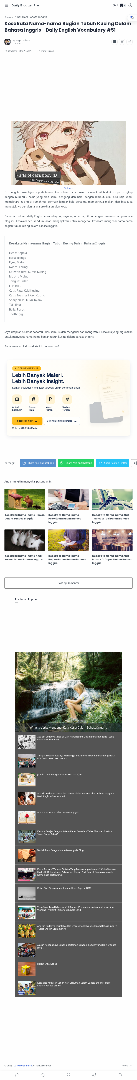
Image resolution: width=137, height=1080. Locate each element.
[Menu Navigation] (6, 5)
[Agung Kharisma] (21, 40)
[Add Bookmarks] (114, 42)
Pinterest (68, 188)
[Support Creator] (122, 42)
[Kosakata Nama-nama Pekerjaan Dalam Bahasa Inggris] (68, 499)
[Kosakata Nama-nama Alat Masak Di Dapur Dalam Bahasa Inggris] (112, 540)
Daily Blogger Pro (25, 5)
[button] (115, 5)
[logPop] (130, 5)
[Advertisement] (68, 87)
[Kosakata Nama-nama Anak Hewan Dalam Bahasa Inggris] (24, 540)
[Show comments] (120, 1075)
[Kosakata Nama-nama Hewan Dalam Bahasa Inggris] (24, 499)
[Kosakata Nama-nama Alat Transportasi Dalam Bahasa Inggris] (112, 499)
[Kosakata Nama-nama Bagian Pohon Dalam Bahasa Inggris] (68, 540)
